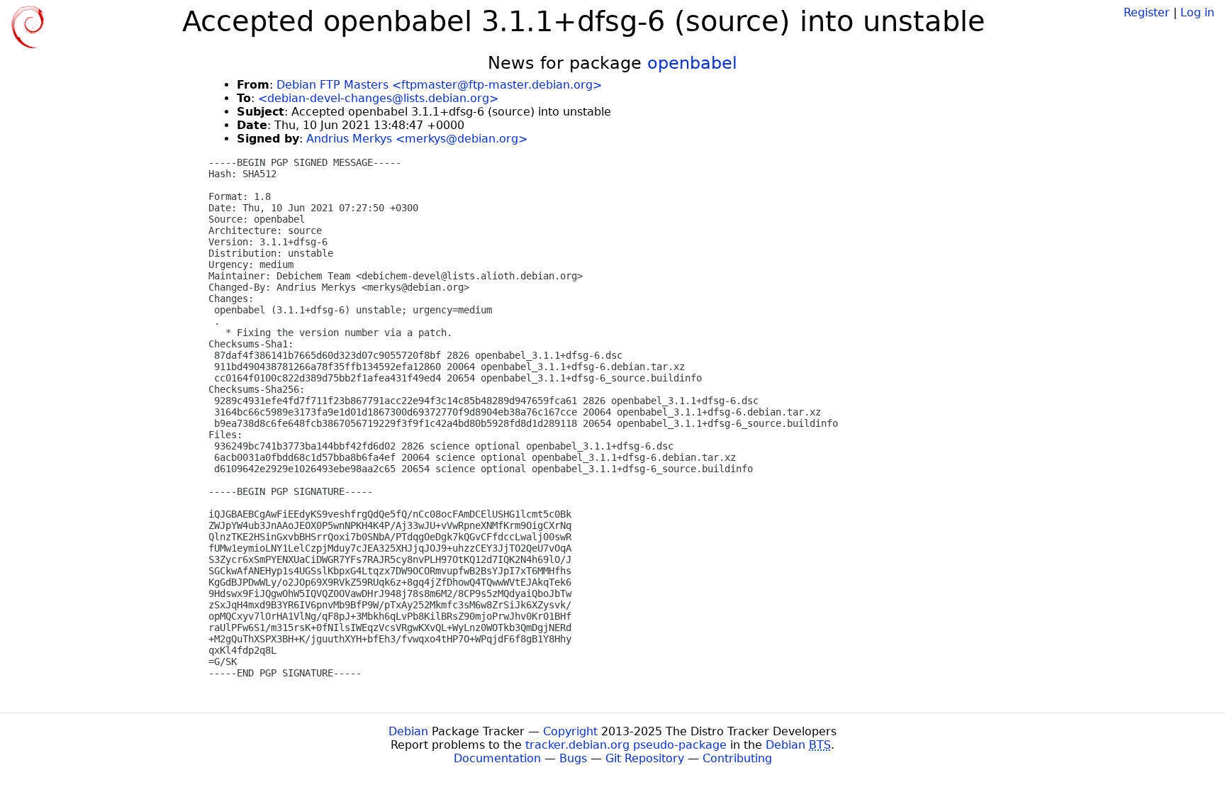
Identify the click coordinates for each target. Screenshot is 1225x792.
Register (1147, 12)
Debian (408, 731)
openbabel (692, 63)
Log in (1197, 12)
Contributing (737, 758)
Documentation (497, 758)
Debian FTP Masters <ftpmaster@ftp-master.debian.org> (439, 84)
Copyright (570, 731)
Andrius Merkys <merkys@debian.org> (416, 138)
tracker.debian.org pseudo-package (626, 745)
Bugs (573, 758)
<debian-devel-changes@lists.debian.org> (378, 98)
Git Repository (644, 758)
